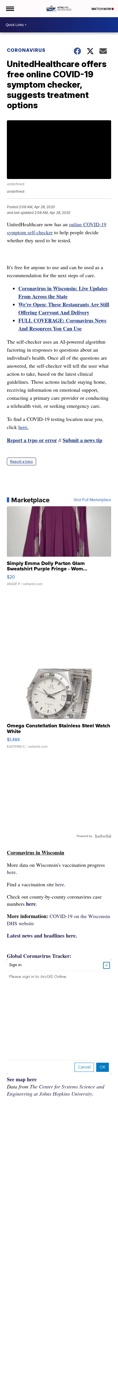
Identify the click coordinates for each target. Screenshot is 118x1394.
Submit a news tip (82, 440)
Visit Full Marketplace (92, 500)
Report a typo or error (32, 440)
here (31, 903)
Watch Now (101, 9)
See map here (22, 1079)
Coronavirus (26, 50)
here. (23, 427)
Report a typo (21, 461)
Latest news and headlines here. (42, 935)
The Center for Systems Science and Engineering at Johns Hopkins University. (55, 1090)
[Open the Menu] (9, 8)
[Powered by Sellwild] (103, 836)
